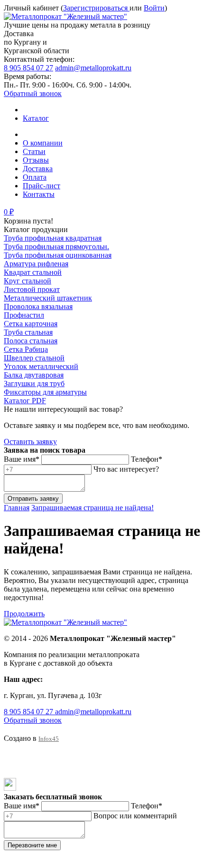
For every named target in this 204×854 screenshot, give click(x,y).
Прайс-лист (41, 186)
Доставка (38, 169)
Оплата (34, 177)
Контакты (39, 194)
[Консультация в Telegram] (10, 773)
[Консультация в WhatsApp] (10, 761)
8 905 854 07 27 (28, 68)
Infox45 (48, 738)
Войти (154, 8)
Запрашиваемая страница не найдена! (92, 508)
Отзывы (36, 160)
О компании (43, 143)
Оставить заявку (30, 441)
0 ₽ (9, 212)
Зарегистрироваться (96, 8)
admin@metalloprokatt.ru (93, 68)
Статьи (34, 151)
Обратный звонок (33, 93)
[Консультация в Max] (10, 788)
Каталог (36, 118)
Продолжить (24, 614)
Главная (16, 508)
